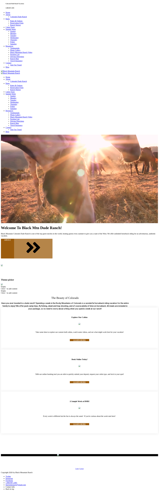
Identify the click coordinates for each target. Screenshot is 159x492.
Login (77, 468)
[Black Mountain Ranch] (10, 71)
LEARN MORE (79, 340)
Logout (82, 468)
